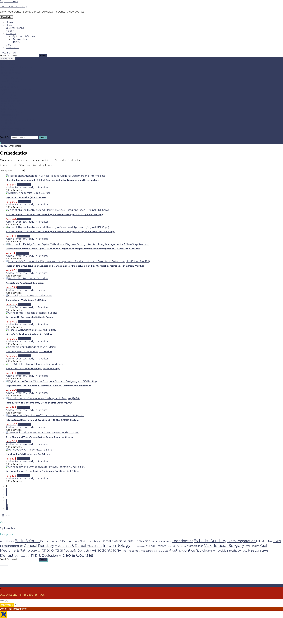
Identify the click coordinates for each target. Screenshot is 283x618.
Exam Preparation (10, 81)
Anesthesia (6, 61)
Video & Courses (9, 134)
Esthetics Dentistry (11, 78)
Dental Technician (10, 72)
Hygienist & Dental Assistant (16, 89)
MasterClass (195, 546)
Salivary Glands (23, 556)
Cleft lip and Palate (90, 541)
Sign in (16, 42)
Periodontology (9, 114)
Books (9, 25)
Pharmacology (8, 117)
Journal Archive (15, 28)
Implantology (8, 92)
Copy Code (7, 605)
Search (43, 137)
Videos (10, 30)
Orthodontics (8, 109)
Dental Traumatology (161, 541)
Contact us (12, 47)
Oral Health (7, 106)
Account (11, 33)
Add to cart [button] (24, 184)
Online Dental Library (13, 6)
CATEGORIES (7, 59)
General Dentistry (10, 86)
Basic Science (8, 64)
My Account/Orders (23, 36)
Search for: (5, 137)
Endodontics (7, 75)
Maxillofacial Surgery (12, 103)
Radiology (6, 126)
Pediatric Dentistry (11, 112)
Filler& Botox (7, 84)
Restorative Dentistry (12, 128)
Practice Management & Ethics (18, 120)
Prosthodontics (9, 123)
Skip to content (9, 1)
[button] (27, 187)
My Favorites (19, 39)
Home (9, 22)
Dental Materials (9, 70)
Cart (8, 44)
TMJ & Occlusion (10, 131)
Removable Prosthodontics (229, 550)
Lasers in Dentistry (10, 100)
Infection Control (10, 95)
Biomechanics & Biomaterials (16, 67)
